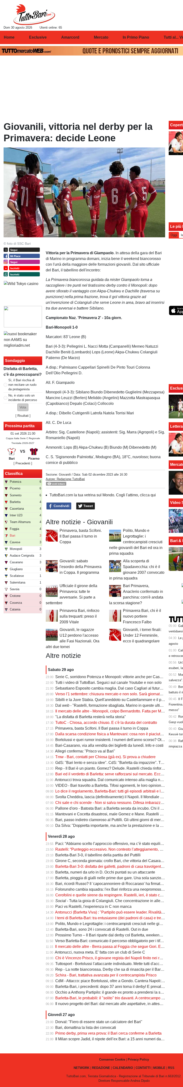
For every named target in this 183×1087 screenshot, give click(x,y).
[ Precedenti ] (23, 463)
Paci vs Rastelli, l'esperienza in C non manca (93, 906)
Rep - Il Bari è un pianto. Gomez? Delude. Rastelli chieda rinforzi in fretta (116, 768)
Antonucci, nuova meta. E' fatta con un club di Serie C (100, 952)
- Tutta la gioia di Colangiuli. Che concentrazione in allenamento (115, 901)
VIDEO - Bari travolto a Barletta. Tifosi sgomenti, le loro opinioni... (110, 785)
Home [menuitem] (9, 37)
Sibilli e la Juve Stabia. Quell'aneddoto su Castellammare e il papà (111, 700)
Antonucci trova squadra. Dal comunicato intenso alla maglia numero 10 (115, 780)
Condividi (61, 506)
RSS (171, 1068)
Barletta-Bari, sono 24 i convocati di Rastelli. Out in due (101, 929)
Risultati (23, 415)
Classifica (14, 474)
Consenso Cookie (112, 1059)
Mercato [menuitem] (101, 37)
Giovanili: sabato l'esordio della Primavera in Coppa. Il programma (81, 566)
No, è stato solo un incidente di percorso (22, 398)
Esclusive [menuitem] (38, 37)
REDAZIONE (101, 1068)
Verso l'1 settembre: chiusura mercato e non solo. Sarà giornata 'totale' (114, 694)
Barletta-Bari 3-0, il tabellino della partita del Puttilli (98, 855)
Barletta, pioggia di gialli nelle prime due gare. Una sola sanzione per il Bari (119, 878)
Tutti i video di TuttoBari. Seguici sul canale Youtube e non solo (108, 683)
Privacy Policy (138, 1059)
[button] (22, 407)
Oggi (174, 235)
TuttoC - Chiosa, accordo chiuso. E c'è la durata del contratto (106, 723)
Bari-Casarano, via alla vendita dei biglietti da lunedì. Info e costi (109, 745)
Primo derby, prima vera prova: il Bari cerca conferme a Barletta (108, 1033)
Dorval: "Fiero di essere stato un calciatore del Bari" (98, 1022)
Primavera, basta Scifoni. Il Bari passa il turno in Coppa (81, 536)
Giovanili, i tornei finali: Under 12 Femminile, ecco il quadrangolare (142, 635)
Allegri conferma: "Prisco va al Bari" (85, 751)
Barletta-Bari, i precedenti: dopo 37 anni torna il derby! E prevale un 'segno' (118, 987)
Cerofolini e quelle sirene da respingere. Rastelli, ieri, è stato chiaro (111, 895)
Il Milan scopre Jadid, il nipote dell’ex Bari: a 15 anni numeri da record (114, 1039)
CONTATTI (143, 1068)
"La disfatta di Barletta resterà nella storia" (90, 717)
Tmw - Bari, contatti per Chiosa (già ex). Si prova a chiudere (105, 757)
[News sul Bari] (34, 14)
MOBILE (159, 1068)
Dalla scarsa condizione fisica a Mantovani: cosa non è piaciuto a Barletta (117, 734)
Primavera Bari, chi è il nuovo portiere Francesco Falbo (142, 616)
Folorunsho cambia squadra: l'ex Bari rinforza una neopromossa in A (113, 889)
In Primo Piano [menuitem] (136, 37)
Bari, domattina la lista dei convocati (85, 1028)
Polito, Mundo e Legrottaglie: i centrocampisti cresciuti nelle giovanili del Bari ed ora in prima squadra (136, 541)
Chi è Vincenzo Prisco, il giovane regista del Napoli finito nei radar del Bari (118, 958)
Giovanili (65, 474)
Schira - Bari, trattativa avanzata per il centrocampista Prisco (106, 975)
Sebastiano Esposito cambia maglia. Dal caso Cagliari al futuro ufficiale (115, 688)
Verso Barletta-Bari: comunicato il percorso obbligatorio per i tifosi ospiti (115, 941)
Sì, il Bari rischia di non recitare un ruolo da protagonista (22, 384)
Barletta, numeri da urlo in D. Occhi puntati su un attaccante (105, 872)
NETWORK (81, 1068)
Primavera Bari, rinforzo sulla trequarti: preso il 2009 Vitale (79, 616)
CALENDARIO (123, 1068)
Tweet (87, 506)
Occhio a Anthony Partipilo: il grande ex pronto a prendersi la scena (112, 992)
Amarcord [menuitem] (70, 37)
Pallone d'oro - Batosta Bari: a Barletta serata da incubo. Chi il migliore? (115, 808)
